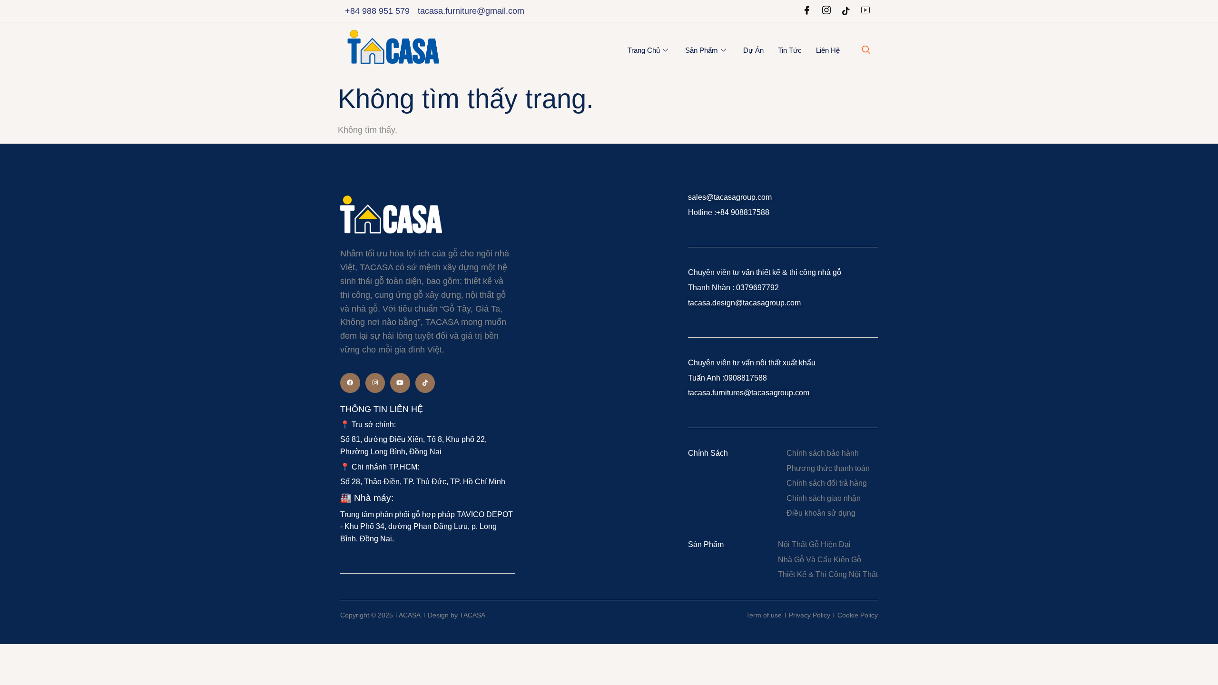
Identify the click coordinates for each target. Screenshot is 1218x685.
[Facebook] (807, 11)
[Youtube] (865, 11)
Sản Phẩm (701, 50)
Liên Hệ (828, 50)
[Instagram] (826, 11)
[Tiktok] (425, 383)
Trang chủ (644, 50)
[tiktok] (846, 11)
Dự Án (753, 50)
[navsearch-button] (866, 50)
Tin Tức (790, 50)
